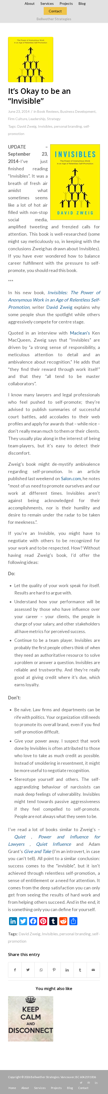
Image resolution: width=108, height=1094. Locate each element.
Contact (55, 11)
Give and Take (37, 851)
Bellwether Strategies (54, 19)
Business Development (78, 111)
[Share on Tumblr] (80, 969)
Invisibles (45, 126)
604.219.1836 (88, 1077)
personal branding (68, 126)
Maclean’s (81, 333)
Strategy (54, 119)
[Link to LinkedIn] (96, 1082)
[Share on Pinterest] (54, 969)
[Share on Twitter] (28, 969)
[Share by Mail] (93, 969)
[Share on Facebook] (14, 969)
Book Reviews (48, 111)
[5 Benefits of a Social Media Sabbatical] (30, 1019)
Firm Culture (17, 119)
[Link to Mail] (88, 1082)
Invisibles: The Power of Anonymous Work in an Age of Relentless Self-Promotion (54, 300)
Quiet (19, 836)
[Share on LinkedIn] (67, 969)
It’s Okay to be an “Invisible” (39, 96)
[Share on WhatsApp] (41, 969)
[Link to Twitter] (81, 1082)
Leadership (37, 119)
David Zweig (26, 126)
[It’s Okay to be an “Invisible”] (30, 59)
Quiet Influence (53, 844)
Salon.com (71, 478)
